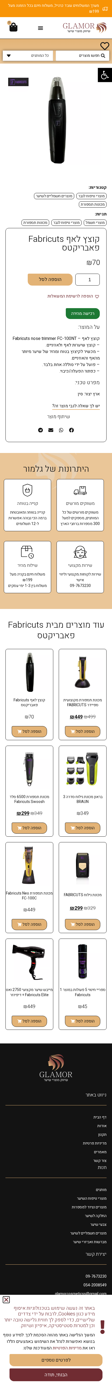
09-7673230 (96, 1276)
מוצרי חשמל (95, 223)
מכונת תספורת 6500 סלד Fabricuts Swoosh (29, 799)
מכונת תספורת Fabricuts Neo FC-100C (29, 895)
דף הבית (100, 1117)
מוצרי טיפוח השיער (92, 1198)
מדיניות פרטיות (95, 1143)
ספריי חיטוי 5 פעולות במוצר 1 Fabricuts (82, 992)
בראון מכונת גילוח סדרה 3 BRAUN (82, 799)
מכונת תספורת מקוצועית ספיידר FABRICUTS (82, 702)
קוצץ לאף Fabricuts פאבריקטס (29, 702)
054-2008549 (95, 1285)
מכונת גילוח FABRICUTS (83, 895)
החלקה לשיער (96, 1216)
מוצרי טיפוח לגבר (91, 196)
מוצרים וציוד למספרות (89, 1207)
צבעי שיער (98, 1224)
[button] (105, 75)
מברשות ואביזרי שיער (90, 1242)
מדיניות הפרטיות (67, 1348)
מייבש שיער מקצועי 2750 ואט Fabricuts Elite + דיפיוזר (29, 992)
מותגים (101, 1190)
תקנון (102, 1134)
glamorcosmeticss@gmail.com (81, 1294)
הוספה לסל (50, 279)
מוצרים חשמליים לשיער (54, 196)
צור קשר (100, 1161)
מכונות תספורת (93, 204)
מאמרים (100, 1152)
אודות (102, 1126)
